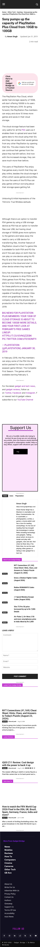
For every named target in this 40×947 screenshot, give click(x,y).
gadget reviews (13, 389)
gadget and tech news (25, 386)
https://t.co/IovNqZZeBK (17, 335)
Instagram (30, 393)
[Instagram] (9, 936)
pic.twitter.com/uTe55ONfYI (19, 339)
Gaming (20, 12)
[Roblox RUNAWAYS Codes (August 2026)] (7, 590)
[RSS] (25, 936)
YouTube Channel (25, 400)
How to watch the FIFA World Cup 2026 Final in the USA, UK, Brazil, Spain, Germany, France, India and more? (19, 810)
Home (4, 12)
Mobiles (5, 612)
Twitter (8, 393)
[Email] (34, 47)
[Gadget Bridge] (20, 4)
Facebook (17, 393)
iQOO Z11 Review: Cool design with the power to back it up (18, 764)
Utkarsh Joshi (12, 721)
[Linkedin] (24, 47)
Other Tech (12, 12)
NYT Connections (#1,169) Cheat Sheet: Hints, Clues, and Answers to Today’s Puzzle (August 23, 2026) (19, 714)
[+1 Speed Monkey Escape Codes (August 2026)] (7, 599)
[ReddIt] (29, 47)
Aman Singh (12, 36)
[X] (9, 47)
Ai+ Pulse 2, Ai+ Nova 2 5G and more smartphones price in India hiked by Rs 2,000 (25, 619)
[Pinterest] (14, 47)
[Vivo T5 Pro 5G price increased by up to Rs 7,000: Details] (7, 609)
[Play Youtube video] (20, 207)
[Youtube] (36, 936)
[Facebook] (4, 47)
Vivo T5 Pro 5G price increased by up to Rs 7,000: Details (25, 609)
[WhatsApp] (19, 47)
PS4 (23, 130)
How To (5, 817)
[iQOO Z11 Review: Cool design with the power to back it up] (20, 750)
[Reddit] (20, 936)
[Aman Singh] (3, 36)
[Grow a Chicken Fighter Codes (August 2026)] (7, 580)
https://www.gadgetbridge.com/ (26, 506)
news (11, 496)
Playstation (19, 496)
